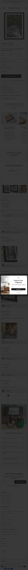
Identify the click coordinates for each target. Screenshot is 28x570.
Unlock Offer (18, 289)
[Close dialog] (26, 276)
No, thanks (18, 292)
